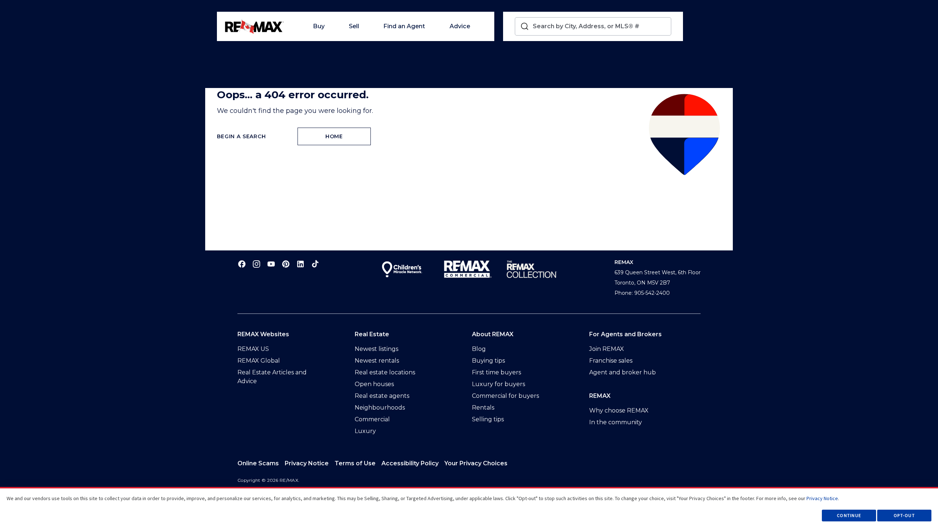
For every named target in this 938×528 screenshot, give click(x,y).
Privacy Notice (307, 463)
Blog (479, 348)
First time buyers (496, 372)
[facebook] (241, 263)
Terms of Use (355, 463)
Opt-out (904, 515)
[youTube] (271, 263)
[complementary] (475, 463)
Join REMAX (606, 348)
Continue (849, 515)
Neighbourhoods (380, 407)
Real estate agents (382, 395)
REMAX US (253, 348)
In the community (615, 422)
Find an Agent (404, 26)
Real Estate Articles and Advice (272, 377)
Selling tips (488, 419)
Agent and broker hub (622, 372)
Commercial (372, 419)
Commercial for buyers (505, 395)
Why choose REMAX (619, 410)
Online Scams (258, 463)
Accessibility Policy (410, 463)
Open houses (374, 384)
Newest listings (376, 348)
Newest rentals (377, 360)
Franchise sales (610, 360)
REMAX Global (258, 360)
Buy (319, 26)
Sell (354, 26)
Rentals (483, 407)
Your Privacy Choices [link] (475, 463)
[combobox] (600, 26)
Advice (460, 26)
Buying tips (488, 360)
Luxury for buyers (498, 384)
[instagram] (256, 263)
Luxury (365, 431)
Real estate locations (385, 372)
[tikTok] (315, 263)
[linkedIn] (300, 263)
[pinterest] (285, 263)
